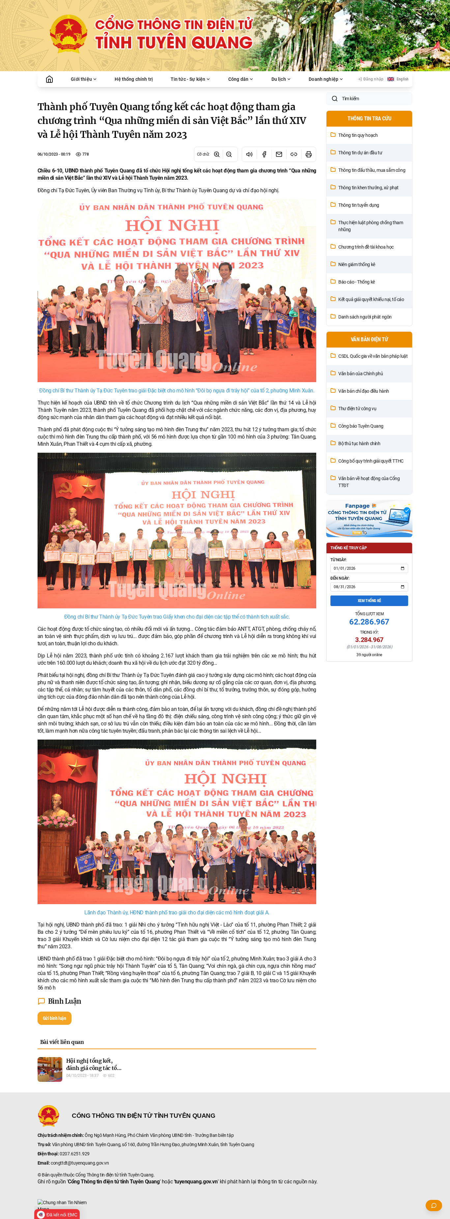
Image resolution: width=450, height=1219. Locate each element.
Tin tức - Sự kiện (188, 79)
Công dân (238, 79)
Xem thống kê (369, 600)
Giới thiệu (81, 79)
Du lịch (278, 79)
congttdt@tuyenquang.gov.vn (80, 1163)
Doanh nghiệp (323, 79)
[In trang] (308, 154)
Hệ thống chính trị (134, 79)
